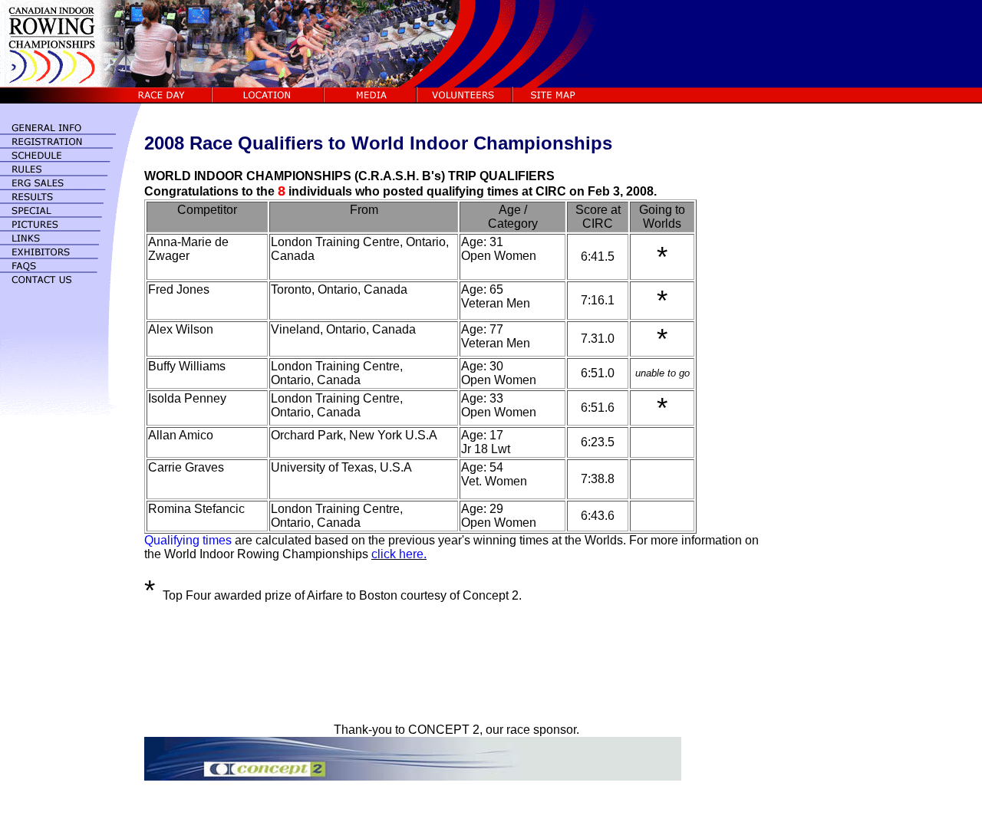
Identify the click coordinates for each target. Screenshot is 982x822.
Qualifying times (188, 540)
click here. (399, 554)
